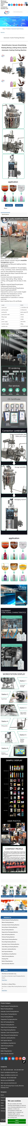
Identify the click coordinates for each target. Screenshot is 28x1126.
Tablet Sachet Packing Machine (9, 939)
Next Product (19, 205)
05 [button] (21, 25)
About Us (3, 1100)
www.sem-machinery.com (10, 1083)
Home (4, 28)
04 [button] (17, 25)
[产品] (14, 21)
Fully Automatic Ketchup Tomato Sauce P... (21, 911)
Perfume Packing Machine (8, 937)
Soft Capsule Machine (7, 951)
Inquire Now (9, 205)
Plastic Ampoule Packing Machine (10, 920)
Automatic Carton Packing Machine (10, 944)
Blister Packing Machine (8, 922)
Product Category (5, 1003)
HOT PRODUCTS (8, 880)
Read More (4, 980)
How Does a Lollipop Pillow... (9, 984)
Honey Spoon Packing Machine (9, 927)
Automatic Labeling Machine (9, 949)
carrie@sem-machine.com (11, 1072)
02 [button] (10, 25)
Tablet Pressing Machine (8, 956)
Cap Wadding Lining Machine (9, 953)
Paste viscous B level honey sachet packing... (21, 896)
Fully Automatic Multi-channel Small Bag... (7, 911)
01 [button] (6, 25)
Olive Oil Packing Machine (8, 934)
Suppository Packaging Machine (10, 932)
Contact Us (4, 1066)
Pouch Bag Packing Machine (9, 941)
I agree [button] (16, 1120)
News (2, 1105)
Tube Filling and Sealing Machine (10, 946)
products (7, 917)
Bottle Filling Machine (7, 961)
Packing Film (5, 958)
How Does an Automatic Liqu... (9, 973)
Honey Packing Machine (8, 929)
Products (8, 28)
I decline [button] (17, 1122)
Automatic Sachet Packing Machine (10, 924)
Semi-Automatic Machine (8, 963)
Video (2, 1103)
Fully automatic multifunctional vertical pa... (7, 896)
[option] (14, 21)
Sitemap (3, 1110)
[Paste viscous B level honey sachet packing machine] (20, 891)
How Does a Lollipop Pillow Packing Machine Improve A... (14, 987)
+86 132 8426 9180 (11, 1077)
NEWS (6, 970)
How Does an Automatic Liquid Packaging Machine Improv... (13, 976)
